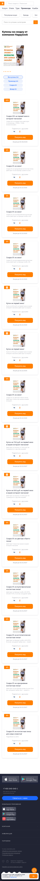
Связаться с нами (20, 798)
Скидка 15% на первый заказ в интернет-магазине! (17, 117)
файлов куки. (13, 877)
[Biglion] (4, 3)
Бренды (26, 15)
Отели (11, 8)
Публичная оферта (7, 855)
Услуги (4, 8)
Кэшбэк (35, 8)
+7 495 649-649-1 (10, 789)
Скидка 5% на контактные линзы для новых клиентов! (18, 733)
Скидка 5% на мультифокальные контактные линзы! (18, 588)
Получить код (20, 137)
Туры (17, 8)
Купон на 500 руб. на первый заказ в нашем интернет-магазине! (19, 491)
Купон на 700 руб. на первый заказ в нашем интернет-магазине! (19, 443)
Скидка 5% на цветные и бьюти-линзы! (18, 540)
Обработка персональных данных (12, 851)
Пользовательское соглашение (11, 853)
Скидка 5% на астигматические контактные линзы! (18, 636)
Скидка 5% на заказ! (14, 166)
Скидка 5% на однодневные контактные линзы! (16, 684)
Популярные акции (10, 15)
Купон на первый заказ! (15, 303)
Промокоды (26, 8)
